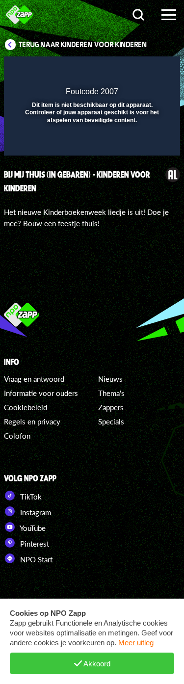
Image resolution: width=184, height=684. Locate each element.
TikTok (30, 496)
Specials (111, 421)
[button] (147, 70)
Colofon (17, 435)
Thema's (111, 393)
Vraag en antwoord (34, 378)
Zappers (111, 407)
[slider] (91, 143)
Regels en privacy (32, 421)
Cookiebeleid (25, 407)
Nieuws (110, 378)
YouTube (32, 528)
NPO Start (35, 559)
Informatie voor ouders (41, 393)
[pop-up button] (127, 70)
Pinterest (33, 543)
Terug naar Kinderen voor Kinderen (83, 44)
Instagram (34, 512)
